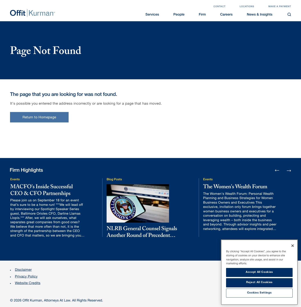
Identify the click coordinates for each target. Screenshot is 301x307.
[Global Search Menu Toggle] (289, 14)
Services (152, 15)
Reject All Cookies (259, 282)
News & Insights (260, 15)
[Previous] (277, 171)
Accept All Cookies (259, 272)
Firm (202, 15)
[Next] (289, 170)
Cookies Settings (259, 293)
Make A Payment (279, 7)
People (178, 15)
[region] (259, 272)
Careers (226, 15)
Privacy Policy (26, 277)
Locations (247, 7)
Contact (220, 7)
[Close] (292, 245)
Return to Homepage (39, 117)
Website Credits (28, 283)
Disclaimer (23, 270)
